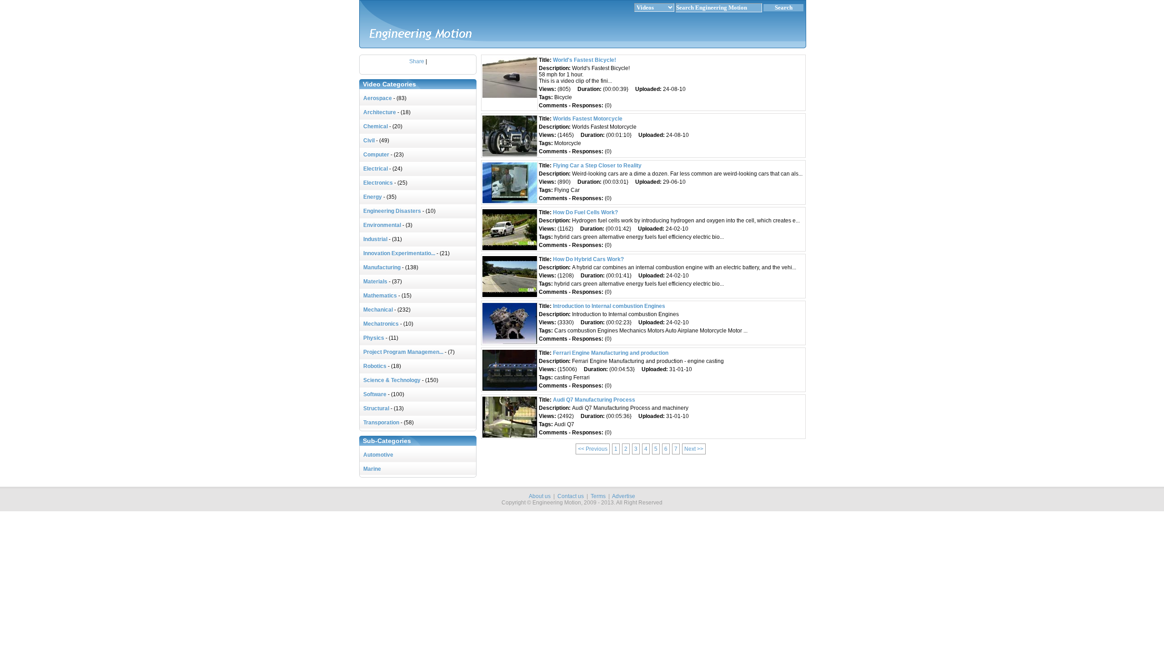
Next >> (693, 449)
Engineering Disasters (392, 211)
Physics (373, 338)
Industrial (375, 239)
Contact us (570, 496)
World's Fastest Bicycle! (584, 60)
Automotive (378, 455)
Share (416, 61)
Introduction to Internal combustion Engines (609, 306)
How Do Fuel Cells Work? (585, 212)
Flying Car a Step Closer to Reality (597, 165)
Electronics (378, 183)
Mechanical (378, 310)
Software (374, 394)
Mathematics (380, 295)
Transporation (381, 422)
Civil (369, 140)
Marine (372, 469)
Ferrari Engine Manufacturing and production (610, 353)
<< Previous (592, 449)
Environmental (382, 225)
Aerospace (377, 98)
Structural (376, 408)
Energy (372, 197)
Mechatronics (381, 324)
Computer (376, 154)
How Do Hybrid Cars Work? (588, 259)
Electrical (375, 169)
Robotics (374, 366)
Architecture (379, 112)
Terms (598, 496)
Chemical (375, 126)
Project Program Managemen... (403, 352)
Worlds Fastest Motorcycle (587, 119)
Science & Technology (392, 380)
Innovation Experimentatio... (399, 253)
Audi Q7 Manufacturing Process (594, 400)
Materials (375, 281)
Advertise (623, 496)
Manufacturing (382, 267)
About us (540, 496)
